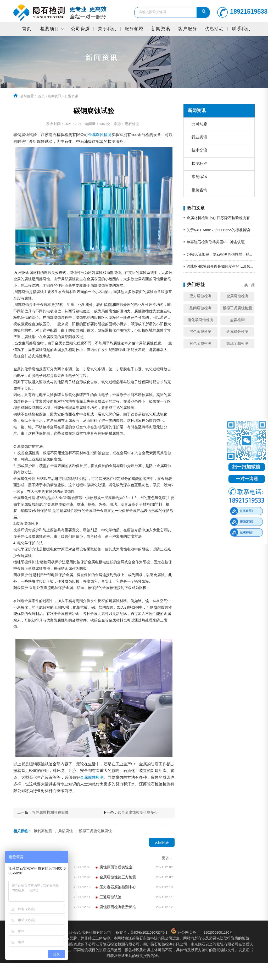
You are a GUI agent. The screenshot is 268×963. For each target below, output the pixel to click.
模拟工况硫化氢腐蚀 (95, 831)
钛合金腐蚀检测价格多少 (138, 813)
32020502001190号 (218, 933)
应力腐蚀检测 (200, 296)
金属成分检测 (237, 332)
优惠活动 (214, 29)
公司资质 (80, 29)
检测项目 (49, 29)
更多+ (166, 858)
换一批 (249, 285)
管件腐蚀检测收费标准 (50, 813)
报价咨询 (199, 190)
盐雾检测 (237, 320)
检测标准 (199, 164)
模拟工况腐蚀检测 (237, 308)
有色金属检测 (200, 344)
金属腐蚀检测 (237, 296)
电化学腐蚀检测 (200, 320)
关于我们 (107, 29)
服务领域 (134, 29)
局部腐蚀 (65, 831)
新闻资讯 (160, 29)
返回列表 (161, 843)
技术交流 (199, 151)
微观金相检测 (237, 344)
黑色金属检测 (200, 332)
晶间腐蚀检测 (200, 308)
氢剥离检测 (43, 831)
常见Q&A (199, 177)
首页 (26, 29)
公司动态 (199, 124)
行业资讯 (71, 96)
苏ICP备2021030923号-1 (141, 933)
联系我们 (241, 29)
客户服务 (187, 29)
